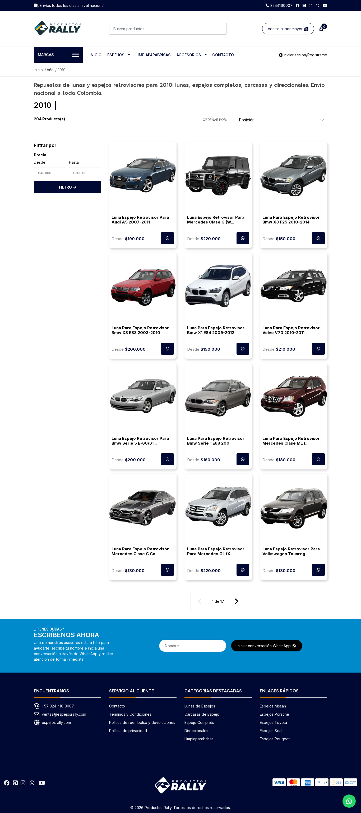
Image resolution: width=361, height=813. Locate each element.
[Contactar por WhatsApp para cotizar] (167, 238)
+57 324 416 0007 (58, 706)
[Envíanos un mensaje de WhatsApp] (349, 801)
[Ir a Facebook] (297, 5)
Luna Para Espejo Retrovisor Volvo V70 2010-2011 (291, 330)
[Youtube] (325, 5)
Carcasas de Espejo (201, 714)
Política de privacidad (128, 730)
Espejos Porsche (274, 714)
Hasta (74, 162)
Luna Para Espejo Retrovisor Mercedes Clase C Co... (140, 551)
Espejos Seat (271, 730)
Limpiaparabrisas (153, 55)
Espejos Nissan (273, 706)
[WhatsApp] (317, 5)
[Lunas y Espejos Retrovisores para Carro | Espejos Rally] (57, 28)
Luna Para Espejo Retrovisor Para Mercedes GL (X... (215, 551)
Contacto (223, 55)
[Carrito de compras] (320, 29)
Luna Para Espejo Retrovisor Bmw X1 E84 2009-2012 (215, 330)
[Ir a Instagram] (310, 5)
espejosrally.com (56, 722)
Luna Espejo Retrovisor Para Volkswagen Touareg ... (291, 551)
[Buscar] (221, 29)
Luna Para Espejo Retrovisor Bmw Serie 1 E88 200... (215, 441)
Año (50, 69)
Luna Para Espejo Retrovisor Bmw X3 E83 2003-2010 (140, 330)
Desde (39, 162)
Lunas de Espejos (199, 706)
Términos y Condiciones (130, 714)
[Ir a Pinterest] (304, 5)
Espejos (115, 55)
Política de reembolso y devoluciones (142, 722)
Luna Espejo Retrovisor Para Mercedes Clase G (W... (215, 220)
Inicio (95, 55)
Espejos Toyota (273, 722)
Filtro (66, 187)
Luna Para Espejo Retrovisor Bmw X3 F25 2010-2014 (291, 220)
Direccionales (196, 730)
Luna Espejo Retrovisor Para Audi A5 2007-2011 (140, 220)
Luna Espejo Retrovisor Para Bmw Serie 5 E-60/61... (140, 441)
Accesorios (189, 55)
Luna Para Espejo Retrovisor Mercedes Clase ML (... (291, 441)
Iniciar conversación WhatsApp (264, 645)
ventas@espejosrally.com (64, 714)
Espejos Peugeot (275, 739)
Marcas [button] (46, 54)
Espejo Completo (199, 722)
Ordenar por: (215, 120)
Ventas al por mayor (286, 28)
